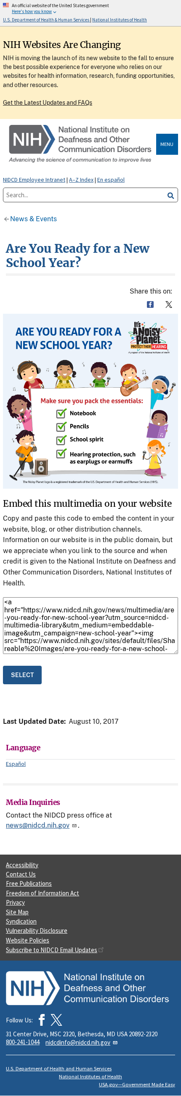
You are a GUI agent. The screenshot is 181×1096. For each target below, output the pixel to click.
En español (111, 179)
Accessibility (22, 865)
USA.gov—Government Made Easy (137, 1084)
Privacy (15, 902)
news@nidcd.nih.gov (37, 825)
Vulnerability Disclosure (36, 931)
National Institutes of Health (90, 1076)
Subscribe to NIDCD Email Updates (51, 950)
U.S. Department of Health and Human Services (59, 1068)
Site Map (17, 912)
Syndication (21, 921)
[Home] (81, 144)
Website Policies (27, 940)
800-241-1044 (23, 1042)
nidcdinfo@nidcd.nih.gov (77, 1042)
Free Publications (29, 883)
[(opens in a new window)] (56, 1020)
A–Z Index (81, 179)
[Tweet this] (168, 304)
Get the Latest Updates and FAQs (47, 102)
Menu (166, 144)
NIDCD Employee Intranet (34, 179)
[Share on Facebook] (150, 304)
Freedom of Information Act (42, 893)
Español (16, 764)
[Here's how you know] (90, 13)
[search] (171, 195)
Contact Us (21, 874)
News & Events (33, 219)
